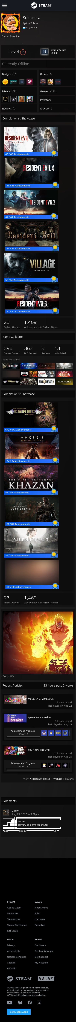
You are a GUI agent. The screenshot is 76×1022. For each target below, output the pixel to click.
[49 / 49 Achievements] (31, 151)
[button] (17, 51)
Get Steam (40, 945)
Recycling (40, 925)
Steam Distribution (17, 925)
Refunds (11, 968)
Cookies (11, 962)
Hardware (40, 919)
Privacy (11, 945)
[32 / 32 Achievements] (32, 308)
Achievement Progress (23, 730)
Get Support (41, 956)
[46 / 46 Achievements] (32, 182)
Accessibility (13, 951)
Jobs (37, 913)
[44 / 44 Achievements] (31, 213)
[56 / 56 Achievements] (31, 276)
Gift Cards (12, 930)
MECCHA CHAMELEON (41, 698)
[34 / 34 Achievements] (32, 458)
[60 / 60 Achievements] (32, 583)
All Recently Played (40, 778)
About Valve (41, 907)
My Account (41, 962)
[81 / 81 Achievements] (32, 520)
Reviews (69, 778)
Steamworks (13, 919)
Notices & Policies (16, 956)
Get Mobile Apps (19, 1011)
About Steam (14, 907)
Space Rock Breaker (39, 717)
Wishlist (57, 778)
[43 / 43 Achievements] (31, 552)
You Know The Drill (39, 749)
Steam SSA (13, 913)
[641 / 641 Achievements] (31, 426)
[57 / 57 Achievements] (31, 489)
